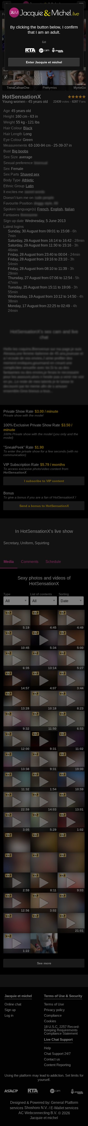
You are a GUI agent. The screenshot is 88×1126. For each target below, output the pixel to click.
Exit (44, 41)
